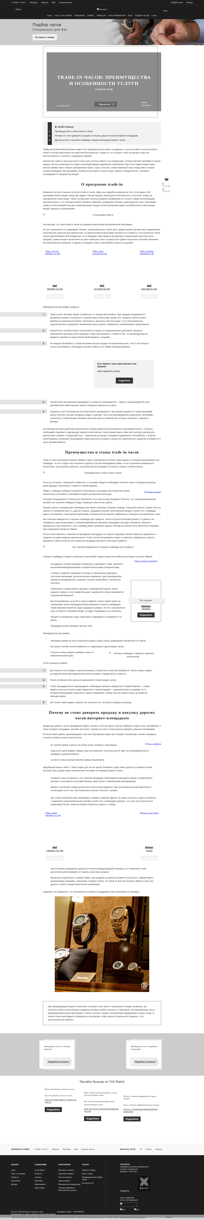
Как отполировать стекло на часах (58, 1096)
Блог (130, 16)
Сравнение (169, 8)
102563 (149, 851)
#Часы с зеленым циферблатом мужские (140, 1110)
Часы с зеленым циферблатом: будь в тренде (141, 1105)
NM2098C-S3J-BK (55, 289)
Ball (55, 285)
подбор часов (142, 16)
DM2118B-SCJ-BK (149, 289)
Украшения (79, 16)
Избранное (164, 8)
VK (141, 1149)
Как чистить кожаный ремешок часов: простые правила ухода (99, 1103)
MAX (76, 1149)
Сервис (90, 16)
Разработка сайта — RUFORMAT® (70, 1212)
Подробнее (54, 296)
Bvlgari (149, 847)
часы (49, 16)
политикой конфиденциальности (133, 1217)
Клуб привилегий (117, 16)
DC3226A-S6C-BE (102, 289)
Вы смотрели (174, 8)
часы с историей (63, 16)
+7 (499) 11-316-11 (40, 1149)
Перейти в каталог (58, 1062)
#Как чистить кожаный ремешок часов (101, 1110)
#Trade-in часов (104, 89)
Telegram (55, 1149)
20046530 (146, 609)
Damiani (146, 606)
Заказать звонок (87, 1149)
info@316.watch (177, 2)
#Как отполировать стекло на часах (61, 1101)
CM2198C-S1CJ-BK (54, 851)
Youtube (148, 1149)
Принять (169, 1217)
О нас (154, 16)
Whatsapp (66, 1149)
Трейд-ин (101, 16)
